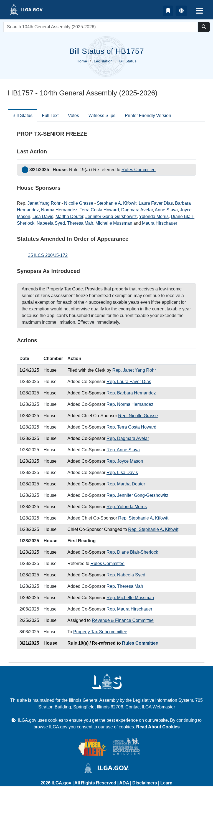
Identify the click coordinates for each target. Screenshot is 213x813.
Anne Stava (166, 209)
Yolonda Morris (154, 216)
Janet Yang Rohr (43, 203)
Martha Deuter (69, 216)
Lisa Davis (42, 216)
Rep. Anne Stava (123, 449)
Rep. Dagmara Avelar (127, 438)
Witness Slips (101, 115)
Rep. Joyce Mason (124, 461)
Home (82, 61)
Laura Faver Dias (156, 203)
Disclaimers (144, 783)
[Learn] (168, 11)
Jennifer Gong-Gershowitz (111, 216)
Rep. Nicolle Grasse (138, 415)
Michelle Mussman (113, 223)
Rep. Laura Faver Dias (128, 381)
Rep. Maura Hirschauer (129, 609)
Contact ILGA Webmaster (150, 707)
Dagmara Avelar (137, 209)
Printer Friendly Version (148, 115)
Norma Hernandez (59, 209)
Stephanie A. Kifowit (116, 203)
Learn (166, 783)
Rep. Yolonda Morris (126, 506)
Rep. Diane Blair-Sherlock (132, 552)
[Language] (181, 11)
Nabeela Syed (51, 223)
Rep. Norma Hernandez (129, 404)
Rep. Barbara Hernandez (131, 393)
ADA (124, 783)
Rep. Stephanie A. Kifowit (143, 518)
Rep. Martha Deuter (125, 484)
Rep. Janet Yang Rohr (134, 370)
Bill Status (22, 115)
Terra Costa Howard (99, 209)
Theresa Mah (80, 223)
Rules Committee (138, 169)
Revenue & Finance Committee (123, 620)
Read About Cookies (158, 727)
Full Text (50, 115)
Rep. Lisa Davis (122, 472)
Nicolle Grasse (78, 203)
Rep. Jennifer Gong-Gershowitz (137, 495)
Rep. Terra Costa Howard (131, 427)
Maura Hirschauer (159, 223)
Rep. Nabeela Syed (125, 575)
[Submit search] (204, 27)
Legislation (103, 61)
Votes (73, 115)
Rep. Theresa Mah (124, 586)
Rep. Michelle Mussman (130, 597)
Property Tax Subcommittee (100, 631)
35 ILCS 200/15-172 (48, 255)
